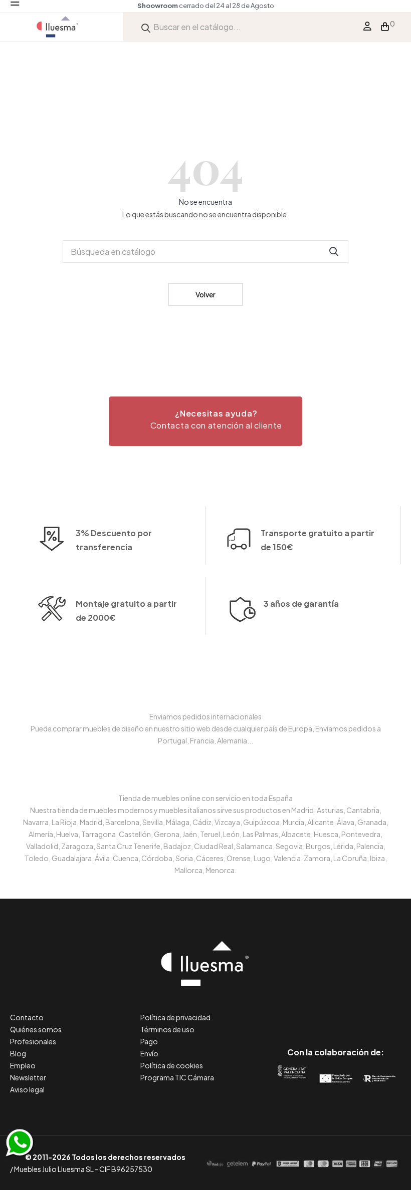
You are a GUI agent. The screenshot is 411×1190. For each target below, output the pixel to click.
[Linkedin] (335, 1010)
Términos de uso (167, 1029)
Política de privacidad (175, 1017)
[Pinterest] (313, 1010)
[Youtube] (380, 1010)
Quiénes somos (36, 1029)
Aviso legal (27, 1089)
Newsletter (28, 1077)
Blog (18, 1053)
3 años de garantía (301, 603)
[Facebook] (290, 1010)
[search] (145, 27)
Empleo (23, 1065)
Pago (149, 1041)
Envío (149, 1053)
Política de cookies (171, 1065)
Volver (205, 294)
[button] (205, 421)
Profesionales (33, 1041)
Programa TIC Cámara (177, 1077)
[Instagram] (358, 1010)
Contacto (27, 1017)
